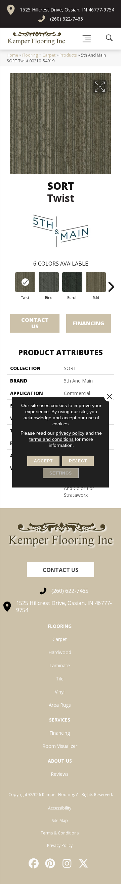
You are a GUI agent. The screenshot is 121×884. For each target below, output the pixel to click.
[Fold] (96, 282)
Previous (10, 283)
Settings (60, 472)
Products (68, 55)
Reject (78, 460)
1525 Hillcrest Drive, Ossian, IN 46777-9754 (67, 9)
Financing (88, 323)
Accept (43, 460)
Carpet (48, 55)
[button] (60, 569)
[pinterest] (50, 863)
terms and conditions (51, 438)
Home (12, 55)
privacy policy (70, 432)
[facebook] (34, 863)
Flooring (30, 55)
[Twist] (25, 282)
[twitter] (84, 863)
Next (111, 283)
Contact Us (35, 323)
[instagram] (67, 863)
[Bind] (49, 282)
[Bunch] (72, 282)
